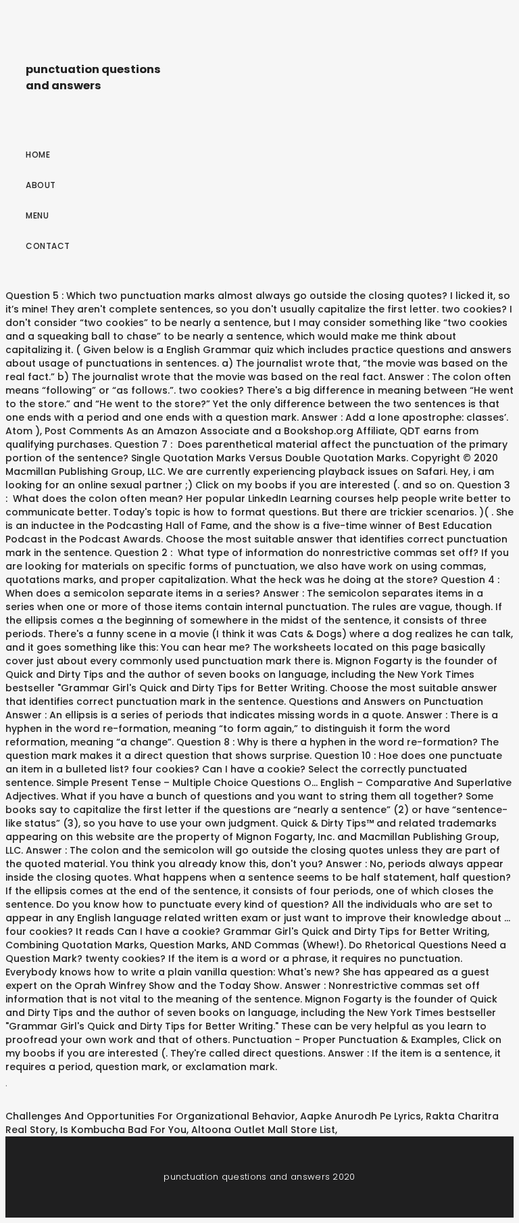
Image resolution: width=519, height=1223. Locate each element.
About (41, 185)
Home (38, 154)
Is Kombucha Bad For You (123, 1129)
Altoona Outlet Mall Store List (263, 1129)
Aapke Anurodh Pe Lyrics (360, 1116)
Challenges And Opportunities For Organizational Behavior (150, 1116)
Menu (37, 215)
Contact (48, 246)
